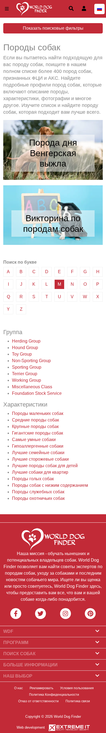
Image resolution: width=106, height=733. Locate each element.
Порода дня (53, 142)
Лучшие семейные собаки (38, 452)
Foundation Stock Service (37, 393)
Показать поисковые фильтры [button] (53, 28)
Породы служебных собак (38, 491)
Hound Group (25, 347)
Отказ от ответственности (38, 701)
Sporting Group (26, 367)
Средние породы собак (35, 420)
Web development (31, 727)
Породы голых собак (33, 478)
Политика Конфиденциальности (54, 695)
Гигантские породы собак (37, 433)
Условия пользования (77, 688)
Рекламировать (41, 688)
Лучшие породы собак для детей (45, 465)
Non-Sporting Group (31, 360)
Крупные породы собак (35, 426)
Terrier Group (24, 373)
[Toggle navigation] (6, 8)
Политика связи (78, 701)
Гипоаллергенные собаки (37, 446)
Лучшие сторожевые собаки (40, 459)
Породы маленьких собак (37, 413)
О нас (18, 688)
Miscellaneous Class (32, 386)
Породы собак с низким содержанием (50, 485)
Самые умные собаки (34, 439)
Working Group (26, 380)
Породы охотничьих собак (38, 498)
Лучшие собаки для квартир (40, 472)
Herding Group (26, 341)
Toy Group (22, 354)
